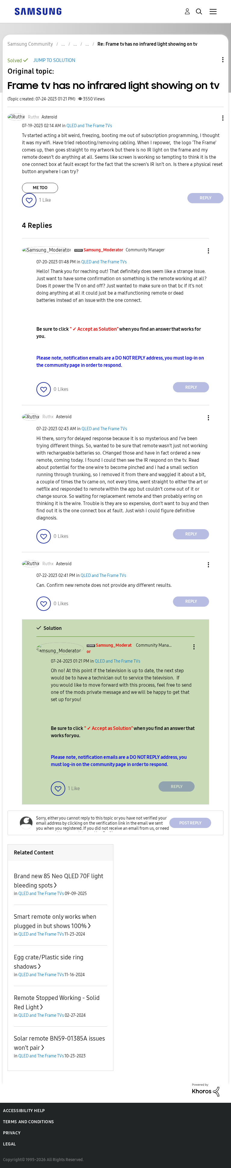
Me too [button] (40, 187)
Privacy (11, 1133)
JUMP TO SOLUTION (54, 60)
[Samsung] (37, 11)
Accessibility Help (24, 1110)
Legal (9, 1144)
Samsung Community (30, 44)
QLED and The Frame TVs (89, 125)
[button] (213, 118)
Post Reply (190, 823)
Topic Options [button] (212, 59)
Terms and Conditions (28, 1121)
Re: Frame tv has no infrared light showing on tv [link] (147, 44)
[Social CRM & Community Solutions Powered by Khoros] (205, 1090)
